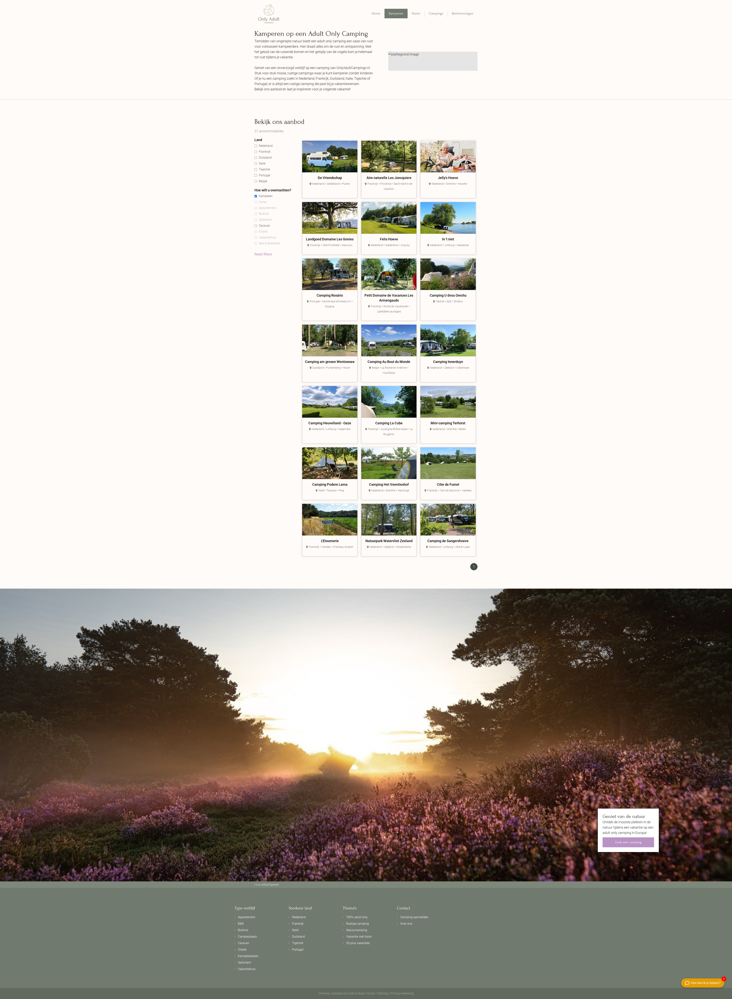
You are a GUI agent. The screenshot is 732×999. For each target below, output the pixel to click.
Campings (436, 13)
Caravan (264, 225)
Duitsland (265, 157)
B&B (241, 923)
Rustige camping (357, 923)
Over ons (406, 923)
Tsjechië (264, 169)
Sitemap (382, 993)
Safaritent (265, 219)
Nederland (266, 146)
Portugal (264, 175)
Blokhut (264, 214)
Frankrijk (264, 151)
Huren (416, 13)
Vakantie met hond (359, 936)
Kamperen (396, 13)
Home (376, 13)
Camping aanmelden (414, 917)
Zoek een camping (628, 842)
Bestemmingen (462, 13)
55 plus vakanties (358, 943)
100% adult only (357, 917)
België (263, 181)
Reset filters (263, 254)
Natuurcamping (356, 930)
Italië (262, 163)
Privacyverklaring (402, 993)
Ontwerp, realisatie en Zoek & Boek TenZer (347, 993)
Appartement (267, 208)
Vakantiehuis (267, 237)
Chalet (263, 231)
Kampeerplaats (248, 956)
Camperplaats (247, 936)
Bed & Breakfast (269, 243)
